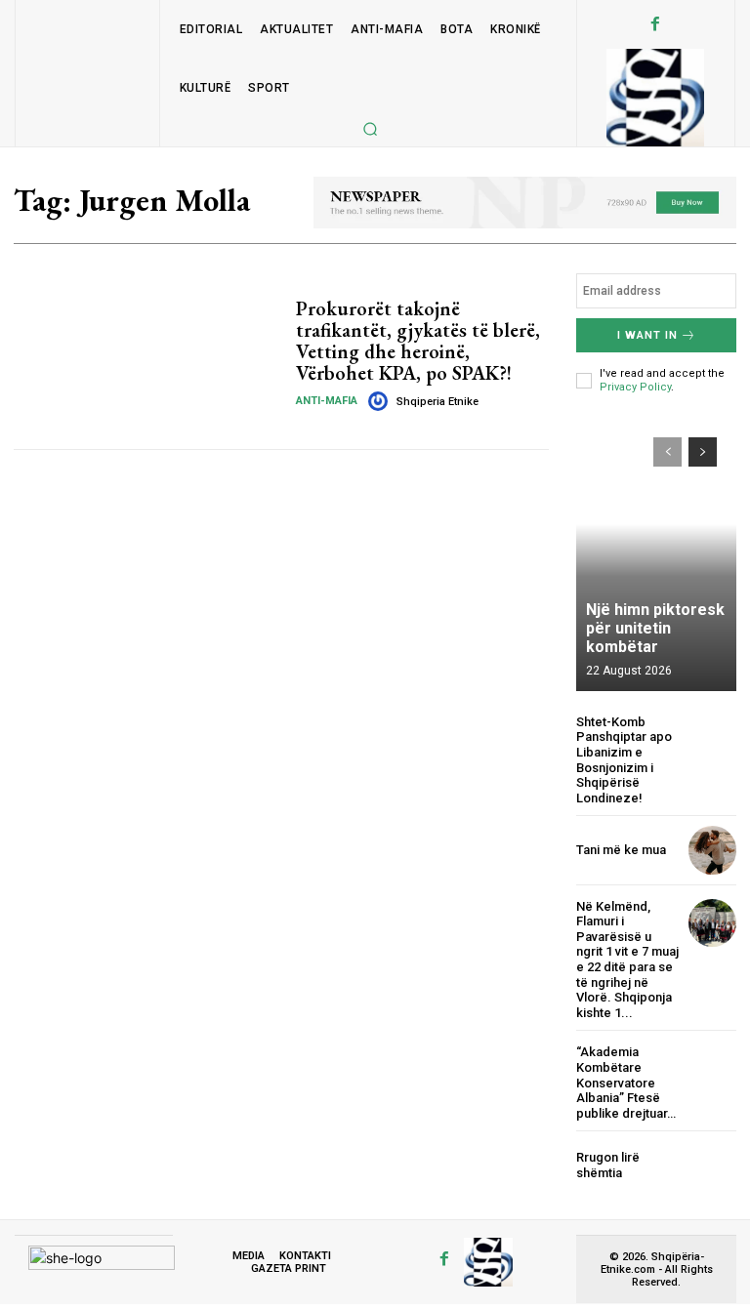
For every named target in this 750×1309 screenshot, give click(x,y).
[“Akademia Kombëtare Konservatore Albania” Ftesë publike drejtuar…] (712, 1068)
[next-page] (702, 452)
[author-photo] (381, 401)
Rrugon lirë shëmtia (608, 1165)
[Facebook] (655, 24)
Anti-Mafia (326, 400)
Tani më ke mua (621, 849)
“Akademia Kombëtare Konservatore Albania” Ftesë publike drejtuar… (626, 1082)
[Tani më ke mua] (712, 850)
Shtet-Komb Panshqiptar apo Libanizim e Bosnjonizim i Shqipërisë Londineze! (624, 760)
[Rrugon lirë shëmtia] (712, 1165)
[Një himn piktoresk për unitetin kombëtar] (656, 554)
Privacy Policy (635, 387)
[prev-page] (667, 452)
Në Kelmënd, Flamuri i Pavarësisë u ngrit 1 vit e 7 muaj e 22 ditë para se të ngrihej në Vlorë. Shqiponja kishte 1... (627, 959)
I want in (647, 335)
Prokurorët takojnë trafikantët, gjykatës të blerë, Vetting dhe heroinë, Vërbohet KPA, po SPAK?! (418, 341)
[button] (370, 129)
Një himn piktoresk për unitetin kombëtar (655, 628)
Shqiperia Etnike (437, 401)
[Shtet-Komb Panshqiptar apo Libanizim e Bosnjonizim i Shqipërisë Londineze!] (712, 738)
